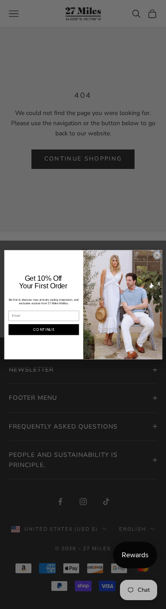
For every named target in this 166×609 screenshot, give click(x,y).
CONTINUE (43, 329)
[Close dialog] (156, 255)
